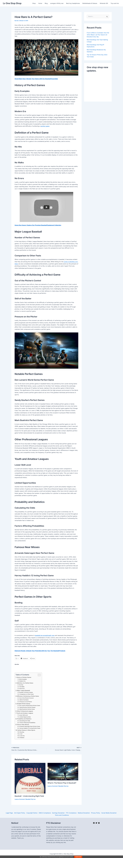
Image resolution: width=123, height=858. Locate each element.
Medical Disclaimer (84, 813)
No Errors (22, 688)
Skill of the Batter (24, 700)
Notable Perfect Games (23, 703)
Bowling (22, 732)
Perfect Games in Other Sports (26, 730)
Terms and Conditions (62, 815)
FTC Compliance (71, 813)
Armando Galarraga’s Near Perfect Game (29, 726)
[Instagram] (99, 823)
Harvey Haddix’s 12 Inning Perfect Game (30, 728)
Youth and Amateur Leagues (25, 713)
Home (40, 3)
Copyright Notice (31, 813)
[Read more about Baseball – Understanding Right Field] (30, 778)
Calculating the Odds (24, 720)
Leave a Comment (20, 799)
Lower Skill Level (23, 715)
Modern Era (22, 681)
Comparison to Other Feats (27, 694)
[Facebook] (94, 823)
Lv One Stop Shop (12, 3)
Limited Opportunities (25, 717)
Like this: (22, 735)
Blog (46, 3)
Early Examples (23, 679)
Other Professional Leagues (25, 711)
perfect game (45, 126)
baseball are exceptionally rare (44, 635)
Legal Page (9, 813)
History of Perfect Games (24, 677)
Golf (21, 734)
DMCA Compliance (45, 813)
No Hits (21, 685)
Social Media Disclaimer (109, 813)
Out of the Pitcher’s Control (26, 698)
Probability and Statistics (24, 718)
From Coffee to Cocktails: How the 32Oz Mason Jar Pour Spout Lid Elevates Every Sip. (98, 35)
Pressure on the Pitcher (26, 701)
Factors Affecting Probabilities (27, 722)
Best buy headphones (73, 3)
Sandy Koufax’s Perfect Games (27, 707)
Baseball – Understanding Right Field (29, 796)
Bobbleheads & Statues (90, 3)
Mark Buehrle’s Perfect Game (27, 709)
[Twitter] (96, 823)
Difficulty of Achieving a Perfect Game (28, 696)
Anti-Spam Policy (19, 813)
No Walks (22, 686)
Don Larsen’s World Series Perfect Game (29, 705)
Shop (34, 3)
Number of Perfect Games (26, 692)
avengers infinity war (57, 3)
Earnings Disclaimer (58, 813)
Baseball (28, 799)
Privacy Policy (95, 813)
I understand (78, 856)
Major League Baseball (23, 690)
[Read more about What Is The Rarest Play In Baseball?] (63, 771)
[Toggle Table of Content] (38, 675)
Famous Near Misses (23, 724)
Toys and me (115, 3)
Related (22, 737)
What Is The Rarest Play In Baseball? (62, 783)
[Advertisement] (101, 86)
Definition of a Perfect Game (25, 683)
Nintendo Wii (104, 3)
